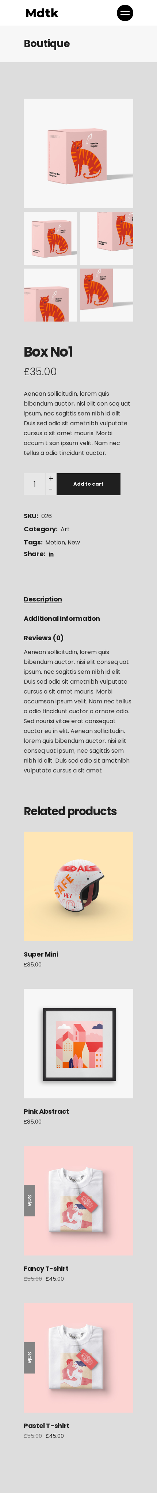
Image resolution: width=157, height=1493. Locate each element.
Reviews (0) (44, 637)
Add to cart (88, 483)
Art (65, 529)
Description (43, 599)
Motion (55, 542)
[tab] (43, 599)
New (74, 542)
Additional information (62, 618)
